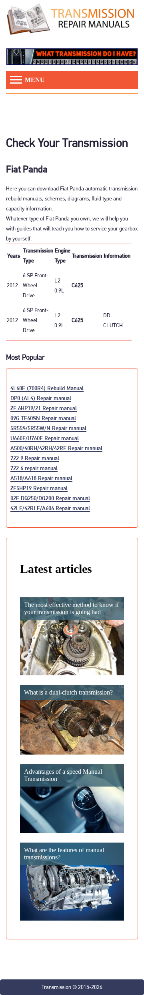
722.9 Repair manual (34, 457)
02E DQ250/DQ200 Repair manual (50, 497)
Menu (34, 79)
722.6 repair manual (34, 467)
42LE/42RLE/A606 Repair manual (50, 508)
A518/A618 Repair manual (41, 477)
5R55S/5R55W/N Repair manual (48, 427)
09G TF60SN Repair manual (43, 417)
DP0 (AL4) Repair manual (40, 397)
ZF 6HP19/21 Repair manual (43, 407)
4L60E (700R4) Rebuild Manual (47, 387)
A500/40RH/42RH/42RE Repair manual (56, 447)
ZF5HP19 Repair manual (39, 487)
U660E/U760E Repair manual (44, 437)
